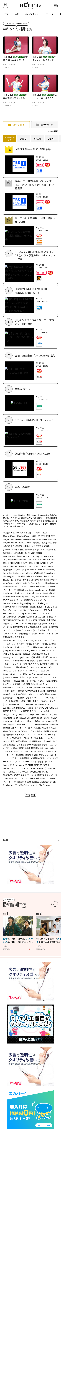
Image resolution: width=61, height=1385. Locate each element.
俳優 (16, 14)
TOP (6, 14)
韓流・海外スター (32, 14)
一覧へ (51, 904)
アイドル (49, 14)
